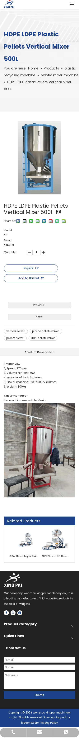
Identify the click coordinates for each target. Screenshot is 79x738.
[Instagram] (19, 612)
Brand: (8, 240)
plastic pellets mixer (46, 331)
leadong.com (30, 723)
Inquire (28, 268)
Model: (8, 230)
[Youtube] (13, 612)
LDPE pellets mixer (43, 338)
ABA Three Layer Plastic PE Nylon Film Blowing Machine (24, 556)
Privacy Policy (49, 723)
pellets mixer (15, 338)
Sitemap (49, 717)
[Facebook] (6, 612)
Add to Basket (28, 278)
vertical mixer (15, 331)
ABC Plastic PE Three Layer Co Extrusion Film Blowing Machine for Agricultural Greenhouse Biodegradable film (55, 556)
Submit (39, 695)
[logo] (13, 580)
